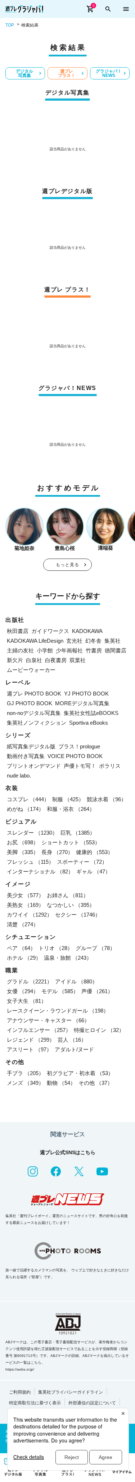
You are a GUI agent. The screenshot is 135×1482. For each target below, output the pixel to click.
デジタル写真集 (24, 73)
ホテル (24, 958)
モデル (59, 991)
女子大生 (26, 1001)
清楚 (23, 924)
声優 (97, 991)
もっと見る (68, 564)
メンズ (25, 1083)
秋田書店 (17, 631)
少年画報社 (69, 650)
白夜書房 (56, 660)
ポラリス (110, 766)
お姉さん (68, 895)
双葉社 (77, 660)
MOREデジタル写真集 (82, 703)
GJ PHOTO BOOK (29, 703)
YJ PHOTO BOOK (86, 693)
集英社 (112, 641)
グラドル (29, 981)
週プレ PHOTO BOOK (34, 693)
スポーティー (82, 862)
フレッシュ (30, 862)
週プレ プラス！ (66, 73)
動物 (61, 1083)
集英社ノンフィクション (36, 723)
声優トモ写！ (80, 766)
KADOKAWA (87, 631)
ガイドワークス (50, 631)
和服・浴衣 (71, 809)
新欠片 (15, 660)
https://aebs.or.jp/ (19, 1369)
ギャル (93, 871)
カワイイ (29, 915)
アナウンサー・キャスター (48, 1020)
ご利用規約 (20, 1392)
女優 (23, 991)
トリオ (56, 948)
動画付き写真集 (26, 756)
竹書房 (94, 650)
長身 (57, 852)
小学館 (45, 650)
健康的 (94, 852)
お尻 (23, 842)
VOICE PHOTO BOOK (75, 756)
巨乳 (77, 833)
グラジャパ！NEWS (109, 73)
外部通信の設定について (92, 1402)
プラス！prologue (79, 746)
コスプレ (28, 799)
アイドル (76, 981)
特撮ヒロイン (99, 1030)
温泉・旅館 (68, 958)
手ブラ (25, 1073)
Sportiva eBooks (88, 723)
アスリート (29, 1049)
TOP (9, 25)
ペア (21, 948)
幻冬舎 (93, 641)
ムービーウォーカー (31, 670)
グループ (95, 948)
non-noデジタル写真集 (34, 713)
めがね (25, 809)
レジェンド (31, 1040)
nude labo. (19, 775)
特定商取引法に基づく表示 (35, 1402)
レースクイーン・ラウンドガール (58, 1011)
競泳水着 (106, 799)
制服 (68, 799)
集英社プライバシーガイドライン (70, 1392)
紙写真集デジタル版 (31, 746)
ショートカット (70, 842)
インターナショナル (40, 871)
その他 (95, 1083)
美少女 (25, 895)
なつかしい (71, 905)
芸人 (72, 1040)
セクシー (77, 915)
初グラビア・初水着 (80, 1073)
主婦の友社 (20, 650)
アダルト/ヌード (74, 1049)
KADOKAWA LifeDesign (35, 641)
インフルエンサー (39, 1030)
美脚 (23, 852)
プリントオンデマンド (34, 766)
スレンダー (32, 833)
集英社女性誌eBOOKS (91, 713)
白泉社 (34, 660)
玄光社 (74, 641)
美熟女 (25, 905)
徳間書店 (115, 650)
